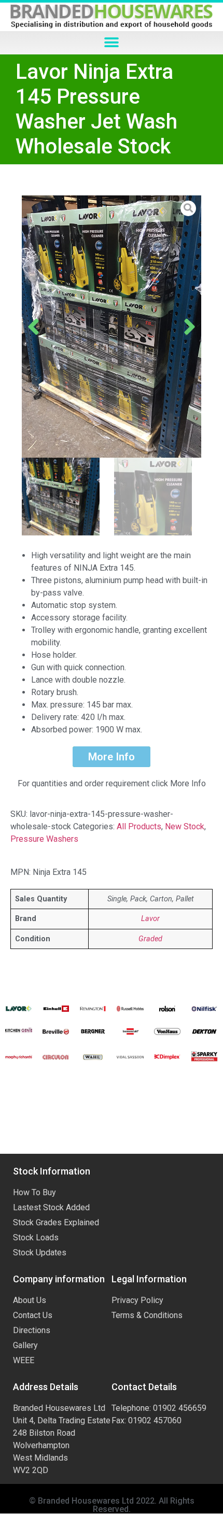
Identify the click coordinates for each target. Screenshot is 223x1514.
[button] (111, 42)
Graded (150, 939)
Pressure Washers (44, 839)
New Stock (184, 826)
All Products (139, 826)
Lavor (150, 918)
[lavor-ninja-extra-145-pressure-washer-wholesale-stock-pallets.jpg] (111, 326)
